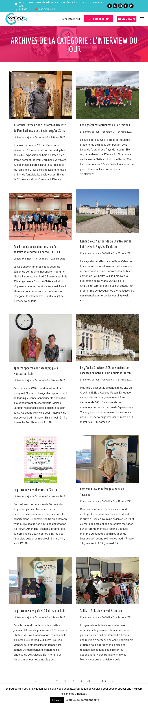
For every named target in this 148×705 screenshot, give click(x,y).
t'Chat (24, 9)
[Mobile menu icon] (142, 19)
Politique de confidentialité (81, 700)
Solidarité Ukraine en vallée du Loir (101, 610)
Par (41, 137)
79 (88, 681)
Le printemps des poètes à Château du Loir (39, 610)
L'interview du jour (23, 137)
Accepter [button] (57, 700)
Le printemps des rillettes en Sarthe (36, 490)
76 (64, 681)
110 (104, 681)
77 (72, 681)
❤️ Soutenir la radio (45, 9)
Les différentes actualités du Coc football (105, 125)
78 (80, 681)
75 (56, 681)
